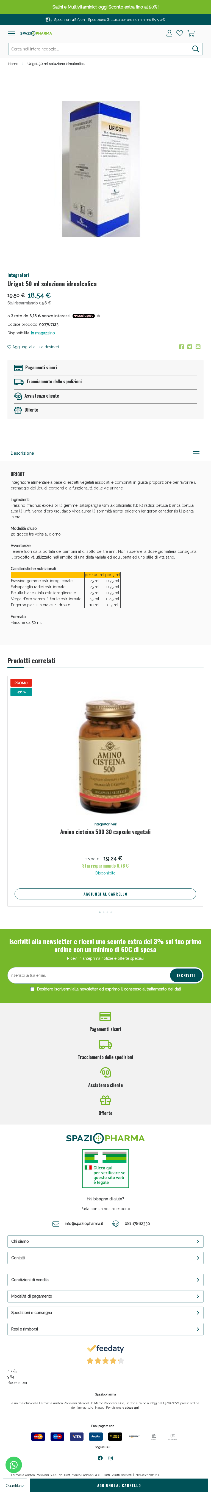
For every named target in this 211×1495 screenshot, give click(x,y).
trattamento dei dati (164, 989)
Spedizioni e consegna (31, 1312)
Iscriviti (186, 975)
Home (13, 64)
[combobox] (105, 49)
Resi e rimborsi (24, 1329)
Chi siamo (20, 1241)
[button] (100, 912)
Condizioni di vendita (30, 1280)
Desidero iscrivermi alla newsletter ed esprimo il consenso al (108, 989)
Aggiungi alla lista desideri (35, 347)
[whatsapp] (13, 1465)
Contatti (18, 1258)
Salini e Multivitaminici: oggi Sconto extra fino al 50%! (105, 7)
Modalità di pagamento (31, 1296)
